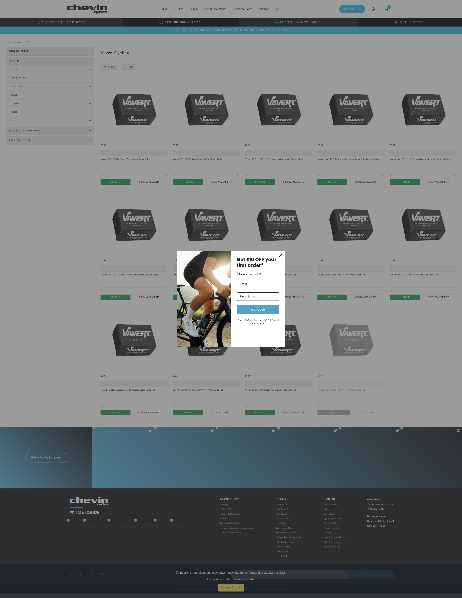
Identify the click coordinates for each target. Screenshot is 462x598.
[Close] (280, 255)
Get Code (258, 310)
